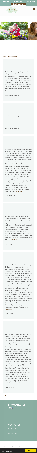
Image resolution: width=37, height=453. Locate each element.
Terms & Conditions (21, 447)
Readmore (19, 191)
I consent (30, 450)
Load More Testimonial (9, 396)
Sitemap (30, 447)
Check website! (18, 4)
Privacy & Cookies (9, 447)
